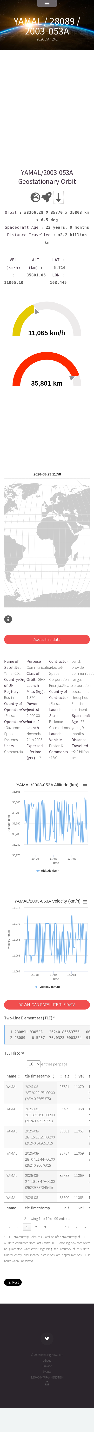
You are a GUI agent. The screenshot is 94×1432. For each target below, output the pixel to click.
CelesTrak (36, 1237)
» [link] (85, 1227)
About (47, 1360)
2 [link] (36, 1227)
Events (47, 1372)
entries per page (53, 1064)
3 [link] (45, 1227)
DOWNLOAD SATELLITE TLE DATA (47, 1005)
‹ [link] (18, 1227)
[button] (18, 1076)
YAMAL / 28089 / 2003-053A (47, 26)
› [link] (76, 1227)
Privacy (47, 1366)
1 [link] (27, 1227)
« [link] (9, 1227)
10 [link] (66, 1227)
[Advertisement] (47, 109)
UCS (83, 1237)
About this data (47, 639)
